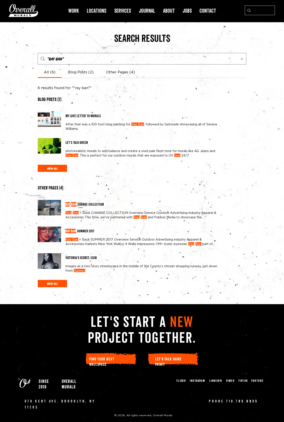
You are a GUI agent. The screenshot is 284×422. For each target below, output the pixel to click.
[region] (23, 10)
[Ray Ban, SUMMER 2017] (49, 234)
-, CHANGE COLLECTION (84, 204)
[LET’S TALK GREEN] (49, 146)
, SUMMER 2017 (79, 231)
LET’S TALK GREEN (76, 142)
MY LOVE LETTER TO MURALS (83, 116)
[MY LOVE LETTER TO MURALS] (49, 119)
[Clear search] (270, 10)
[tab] (50, 72)
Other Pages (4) (50, 188)
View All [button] (52, 168)
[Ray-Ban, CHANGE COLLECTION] (49, 207)
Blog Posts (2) (49, 99)
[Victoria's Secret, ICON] (49, 261)
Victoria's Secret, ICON (81, 257)
